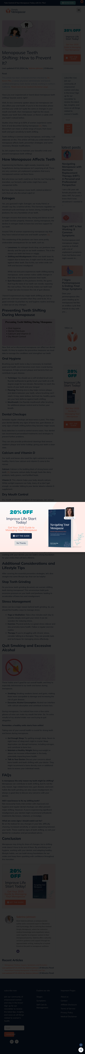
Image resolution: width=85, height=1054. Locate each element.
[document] (42, 527)
